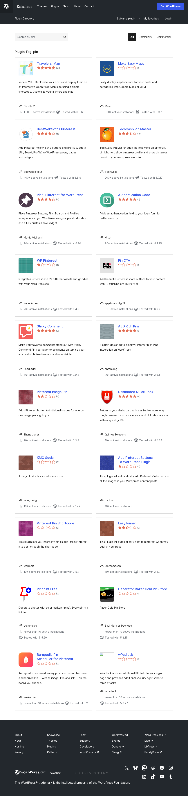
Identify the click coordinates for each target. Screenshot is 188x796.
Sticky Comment (50, 326)
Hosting (19, 746)
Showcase (53, 734)
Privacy (19, 752)
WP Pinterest (47, 260)
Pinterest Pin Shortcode (55, 523)
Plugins (51, 746)
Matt (148, 740)
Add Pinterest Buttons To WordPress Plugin (135, 460)
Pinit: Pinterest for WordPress (60, 195)
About (18, 734)
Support (85, 740)
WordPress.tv (89, 752)
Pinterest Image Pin (52, 392)
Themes (52, 740)
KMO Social (45, 458)
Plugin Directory (24, 18)
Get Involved (120, 734)
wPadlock (125, 655)
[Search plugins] (64, 37)
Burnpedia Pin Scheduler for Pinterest (55, 657)
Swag (117, 752)
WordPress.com (155, 734)
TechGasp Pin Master (134, 129)
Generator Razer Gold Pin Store (142, 589)
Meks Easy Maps (131, 63)
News (18, 740)
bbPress (151, 746)
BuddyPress (153, 752)
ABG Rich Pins (129, 326)
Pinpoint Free (47, 589)
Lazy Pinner (127, 523)
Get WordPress (171, 6)
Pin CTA (124, 260)
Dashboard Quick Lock (135, 392)
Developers (87, 746)
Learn (83, 734)
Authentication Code (134, 195)
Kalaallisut (55, 772)
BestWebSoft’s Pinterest (56, 129)
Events (116, 740)
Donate (118, 746)
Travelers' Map (48, 63)
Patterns (52, 752)
